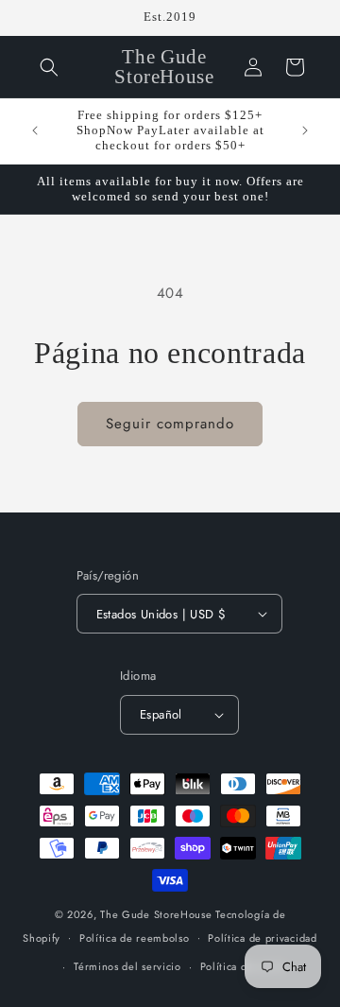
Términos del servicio (127, 966)
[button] (49, 67)
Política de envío (242, 966)
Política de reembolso (134, 938)
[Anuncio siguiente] (305, 130)
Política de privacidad (262, 938)
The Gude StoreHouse (156, 914)
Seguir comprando (170, 423)
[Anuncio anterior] (35, 130)
